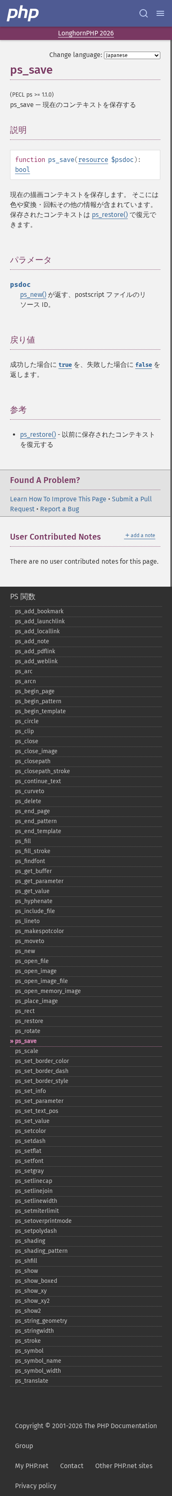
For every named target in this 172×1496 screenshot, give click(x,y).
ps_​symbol (29, 1350)
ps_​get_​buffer (33, 871)
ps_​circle (27, 721)
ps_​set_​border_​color (42, 1061)
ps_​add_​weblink (36, 661)
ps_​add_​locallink (37, 631)
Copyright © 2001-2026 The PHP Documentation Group (86, 1436)
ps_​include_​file (35, 911)
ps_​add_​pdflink (35, 651)
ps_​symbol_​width (38, 1370)
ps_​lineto (27, 921)
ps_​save (26, 1041)
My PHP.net (31, 1466)
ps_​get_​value (32, 891)
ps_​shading (30, 1241)
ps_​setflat (28, 1151)
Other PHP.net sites (123, 1466)
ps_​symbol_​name (38, 1360)
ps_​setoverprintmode (43, 1221)
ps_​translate (31, 1380)
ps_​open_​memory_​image (48, 991)
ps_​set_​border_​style (41, 1081)
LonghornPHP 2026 (86, 33)
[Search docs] (143, 13)
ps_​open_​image (36, 971)
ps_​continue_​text (38, 781)
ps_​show (26, 1270)
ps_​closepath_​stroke (42, 771)
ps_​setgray (29, 1171)
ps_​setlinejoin (34, 1191)
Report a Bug (59, 509)
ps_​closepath (33, 761)
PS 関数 (22, 596)
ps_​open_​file (32, 961)
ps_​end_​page (32, 811)
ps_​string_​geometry (41, 1320)
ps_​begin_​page (35, 691)
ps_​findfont (30, 861)
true (65, 364)
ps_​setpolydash (36, 1231)
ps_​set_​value (32, 1121)
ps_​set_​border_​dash (41, 1071)
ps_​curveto (29, 791)
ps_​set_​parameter (39, 1101)
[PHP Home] (23, 13)
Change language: (75, 55)
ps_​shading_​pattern (41, 1251)
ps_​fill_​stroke (33, 851)
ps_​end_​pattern (36, 821)
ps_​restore (29, 1021)
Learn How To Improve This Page (58, 499)
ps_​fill (23, 841)
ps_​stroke (28, 1340)
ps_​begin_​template (40, 711)
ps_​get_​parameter (39, 881)
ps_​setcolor (30, 1131)
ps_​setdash (30, 1141)
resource (93, 160)
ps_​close (26, 741)
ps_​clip (24, 731)
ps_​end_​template (38, 831)
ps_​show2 (28, 1310)
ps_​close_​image (36, 751)
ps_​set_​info (30, 1091)
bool (22, 170)
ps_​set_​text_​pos (36, 1111)
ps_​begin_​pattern (38, 701)
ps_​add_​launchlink (40, 621)
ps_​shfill (26, 1261)
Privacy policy (35, 1486)
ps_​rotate (27, 1031)
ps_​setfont (29, 1161)
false (143, 364)
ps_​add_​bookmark (39, 611)
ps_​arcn (25, 681)
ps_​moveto (29, 941)
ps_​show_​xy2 (32, 1300)
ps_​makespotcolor (39, 931)
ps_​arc (24, 671)
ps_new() (33, 295)
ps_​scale (26, 1051)
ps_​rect (25, 1011)
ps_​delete (28, 801)
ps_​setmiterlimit (37, 1211)
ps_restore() (110, 215)
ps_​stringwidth (34, 1330)
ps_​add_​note (32, 641)
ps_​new (25, 951)
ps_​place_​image (36, 1001)
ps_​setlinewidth (36, 1201)
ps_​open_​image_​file (41, 981)
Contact (71, 1466)
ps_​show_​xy (31, 1290)
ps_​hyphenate (34, 901)
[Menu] (160, 13)
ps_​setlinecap (33, 1181)
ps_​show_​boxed (36, 1280)
